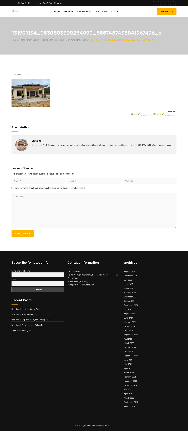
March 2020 (129, 398)
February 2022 (130, 347)
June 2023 (128, 318)
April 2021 (128, 368)
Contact (115, 11)
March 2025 (129, 288)
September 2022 (131, 335)
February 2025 (130, 292)
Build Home (101, 11)
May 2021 (128, 364)
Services (68, 11)
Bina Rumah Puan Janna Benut (24, 314)
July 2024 (128, 309)
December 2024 (130, 297)
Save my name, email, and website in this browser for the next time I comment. (50, 188)
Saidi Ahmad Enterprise (96, 425)
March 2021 (129, 373)
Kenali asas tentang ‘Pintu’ (23, 330)
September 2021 (131, 356)
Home (57, 11)
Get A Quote (167, 11)
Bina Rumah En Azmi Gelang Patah (26, 309)
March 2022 (129, 343)
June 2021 (128, 360)
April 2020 (128, 394)
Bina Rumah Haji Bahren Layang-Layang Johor (31, 320)
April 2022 (128, 339)
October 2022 (129, 330)
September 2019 (131, 402)
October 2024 (129, 301)
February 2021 (130, 377)
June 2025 (128, 284)
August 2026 (129, 271)
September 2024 (131, 305)
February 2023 (130, 322)
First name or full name (21, 271)
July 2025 (128, 280)
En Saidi (17, 74)
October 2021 (129, 351)
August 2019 (129, 406)
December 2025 (130, 276)
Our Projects (84, 11)
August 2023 (129, 314)
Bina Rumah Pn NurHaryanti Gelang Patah (29, 325)
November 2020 (130, 385)
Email (14, 280)
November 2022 (130, 326)
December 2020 (130, 381)
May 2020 (128, 389)
